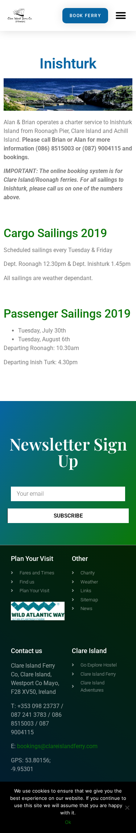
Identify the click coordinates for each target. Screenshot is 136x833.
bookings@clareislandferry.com (57, 746)
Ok (68, 822)
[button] (120, 15)
